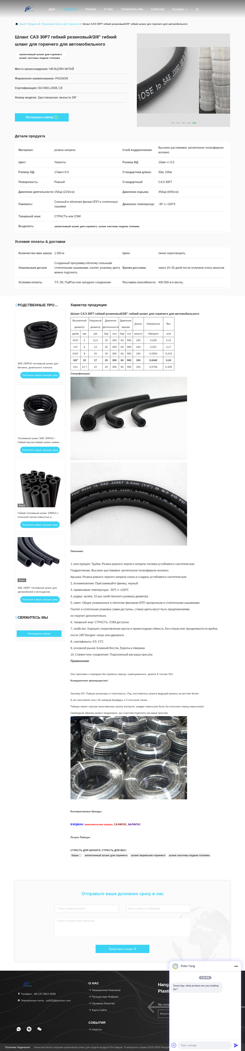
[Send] (236, 1045)
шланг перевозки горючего (148, 855)
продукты (33, 23)
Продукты (70, 9)
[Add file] (173, 1045)
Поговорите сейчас (40, 117)
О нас (108, 9)
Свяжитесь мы (132, 9)
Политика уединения (17, 1047)
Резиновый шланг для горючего (61, 23)
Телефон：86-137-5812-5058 (38, 993)
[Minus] (236, 966)
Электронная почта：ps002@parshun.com (45, 1000)
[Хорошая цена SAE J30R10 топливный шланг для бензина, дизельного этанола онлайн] (40, 335)
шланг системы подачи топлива (189, 855)
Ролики (90, 9)
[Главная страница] (29, 9)
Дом (52, 9)
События (157, 9)
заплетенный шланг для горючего (106, 855)
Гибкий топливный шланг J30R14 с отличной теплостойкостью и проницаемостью (38, 517)
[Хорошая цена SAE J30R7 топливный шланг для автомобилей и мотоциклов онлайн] (40, 559)
